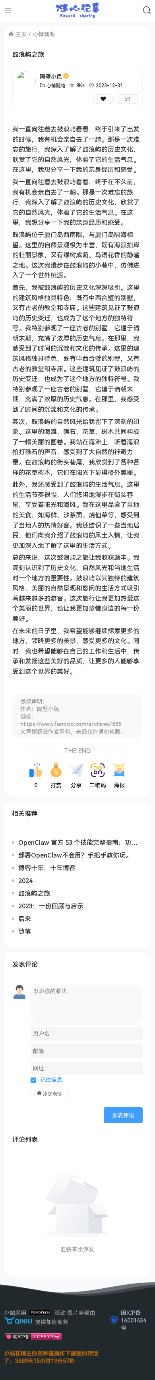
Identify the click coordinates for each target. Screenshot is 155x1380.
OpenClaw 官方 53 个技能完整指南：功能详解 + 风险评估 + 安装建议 (78, 842)
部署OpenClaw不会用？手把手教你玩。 (75, 855)
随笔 (24, 931)
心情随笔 (44, 34)
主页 (21, 34)
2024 (25, 880)
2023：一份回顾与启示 (50, 906)
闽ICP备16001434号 (133, 1320)
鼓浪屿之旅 (34, 893)
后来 (24, 918)
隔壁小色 (51, 76)
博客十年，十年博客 (47, 867)
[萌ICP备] (33, 1338)
